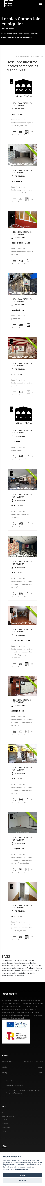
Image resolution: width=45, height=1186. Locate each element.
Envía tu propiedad (8, 1116)
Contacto (5, 1120)
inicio (3, 1112)
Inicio (18, 57)
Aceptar (22, 1175)
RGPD (4, 1131)
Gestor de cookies (21, 1169)
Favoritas (5, 1124)
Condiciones (6, 1127)
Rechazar (22, 1180)
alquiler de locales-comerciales (32, 57)
